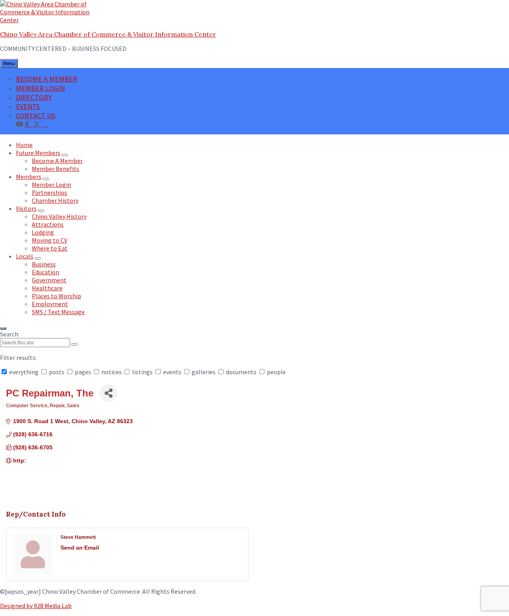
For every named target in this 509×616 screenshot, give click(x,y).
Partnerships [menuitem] (49, 192)
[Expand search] (3, 328)
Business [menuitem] (44, 264)
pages (83, 372)
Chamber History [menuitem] (55, 200)
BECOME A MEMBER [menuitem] (46, 79)
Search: (9, 334)
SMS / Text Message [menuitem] (58, 312)
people (276, 372)
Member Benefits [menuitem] (55, 169)
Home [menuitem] (24, 145)
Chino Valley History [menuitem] (59, 216)
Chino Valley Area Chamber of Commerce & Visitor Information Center (108, 34)
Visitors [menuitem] (26, 208)
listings (142, 372)
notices (111, 372)
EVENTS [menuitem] (28, 106)
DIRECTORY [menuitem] (34, 97)
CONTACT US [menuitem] (35, 115)
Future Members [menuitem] (38, 153)
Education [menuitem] (45, 272)
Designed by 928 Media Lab (36, 606)
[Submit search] (74, 344)
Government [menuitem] (49, 280)
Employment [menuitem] (50, 304)
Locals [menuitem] (24, 256)
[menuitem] (45, 123)
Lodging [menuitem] (43, 232)
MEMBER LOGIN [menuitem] (40, 88)
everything (24, 372)
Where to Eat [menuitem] (50, 248)
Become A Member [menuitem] (57, 161)
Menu (9, 63)
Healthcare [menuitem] (47, 288)
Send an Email (79, 547)
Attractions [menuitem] (48, 224)
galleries (203, 372)
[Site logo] (49, 20)
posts (57, 372)
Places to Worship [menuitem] (56, 296)
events (172, 372)
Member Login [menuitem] (51, 184)
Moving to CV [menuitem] (49, 240)
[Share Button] (108, 393)
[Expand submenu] (65, 155)
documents (241, 372)
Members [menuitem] (28, 177)
